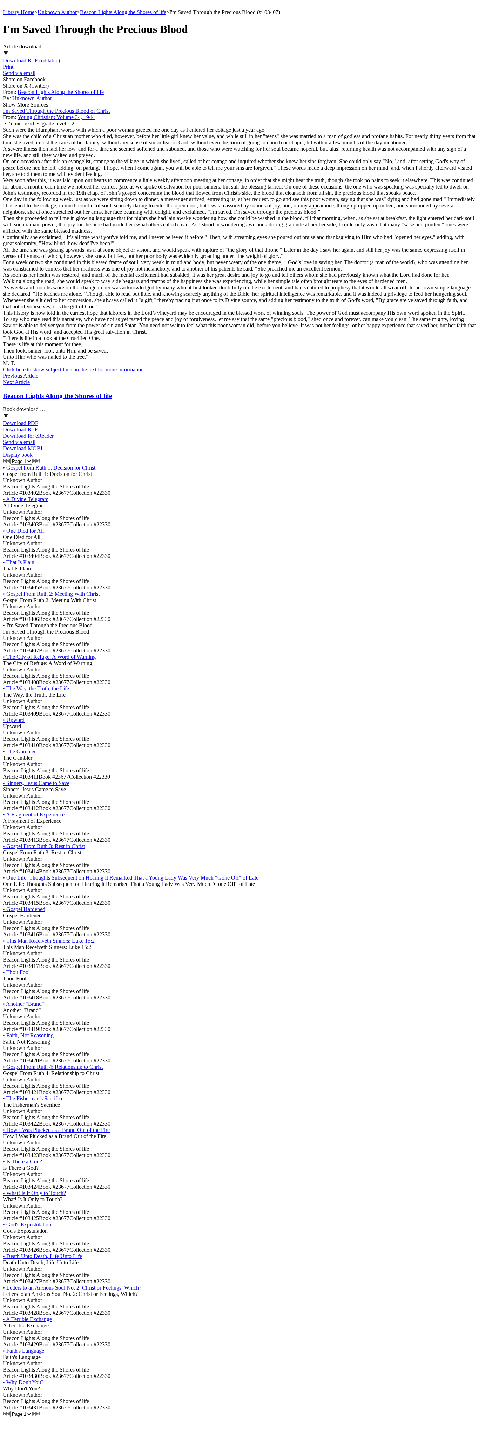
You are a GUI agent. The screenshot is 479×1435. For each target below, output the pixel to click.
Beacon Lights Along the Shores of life (123, 12)
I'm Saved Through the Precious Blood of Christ (56, 111)
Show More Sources (25, 105)
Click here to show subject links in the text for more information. (74, 370)
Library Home (18, 12)
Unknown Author (57, 12)
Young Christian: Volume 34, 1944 (56, 117)
